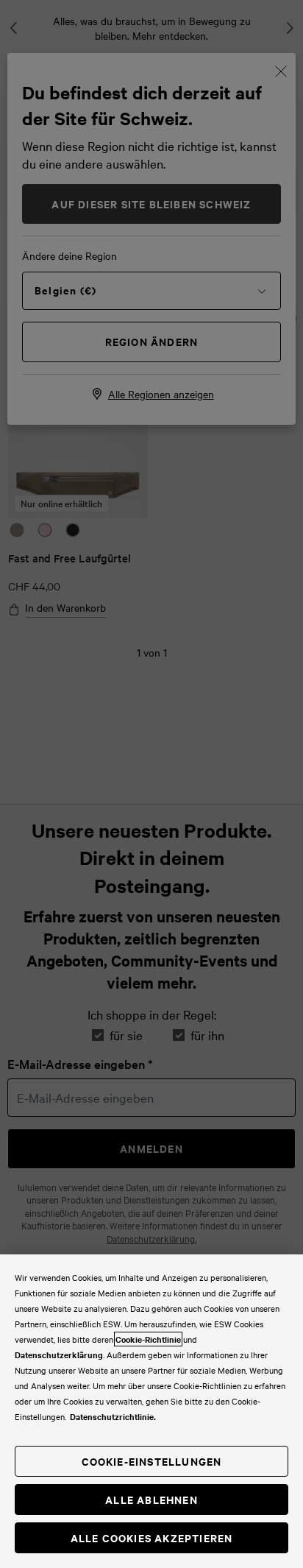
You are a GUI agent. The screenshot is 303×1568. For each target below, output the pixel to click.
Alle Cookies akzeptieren (152, 1537)
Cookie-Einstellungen (152, 1461)
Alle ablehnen (151, 1499)
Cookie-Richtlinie (148, 1339)
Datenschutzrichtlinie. (113, 1416)
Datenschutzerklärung (59, 1354)
